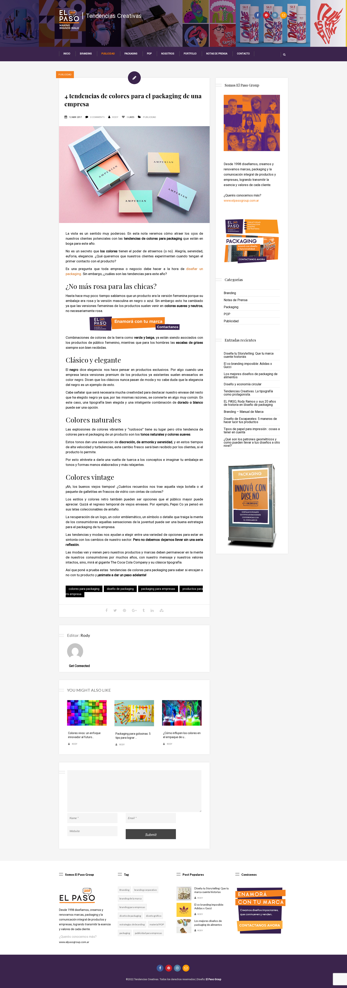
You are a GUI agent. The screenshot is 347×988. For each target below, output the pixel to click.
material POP (157, 924)
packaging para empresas (158, 589)
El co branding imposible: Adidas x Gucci (248, 365)
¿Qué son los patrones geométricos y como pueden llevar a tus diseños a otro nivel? (252, 442)
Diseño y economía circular (242, 384)
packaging (124, 933)
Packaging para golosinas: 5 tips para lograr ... (133, 735)
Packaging (131, 53)
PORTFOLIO (190, 53)
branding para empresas (132, 907)
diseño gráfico (153, 915)
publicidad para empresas (148, 933)
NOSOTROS (167, 53)
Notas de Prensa (216, 53)
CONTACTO (243, 53)
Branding (86, 53)
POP (149, 53)
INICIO (66, 53)
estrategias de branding (132, 924)
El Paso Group (213, 979)
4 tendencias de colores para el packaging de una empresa (133, 100)
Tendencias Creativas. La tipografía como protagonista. (248, 392)
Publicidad (108, 53)
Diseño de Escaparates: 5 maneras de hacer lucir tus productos (250, 420)
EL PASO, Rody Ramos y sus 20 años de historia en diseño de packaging (250, 403)
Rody (115, 117)
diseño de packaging (120, 589)
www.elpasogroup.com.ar (241, 201)
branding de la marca (130, 898)
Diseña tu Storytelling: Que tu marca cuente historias (249, 355)
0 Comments (97, 117)
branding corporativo (145, 889)
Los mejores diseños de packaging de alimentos (251, 375)
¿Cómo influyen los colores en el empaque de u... (182, 735)
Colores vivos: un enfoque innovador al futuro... (84, 735)
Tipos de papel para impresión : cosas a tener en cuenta (252, 430)
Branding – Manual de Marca (243, 412)
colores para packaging (84, 589)
